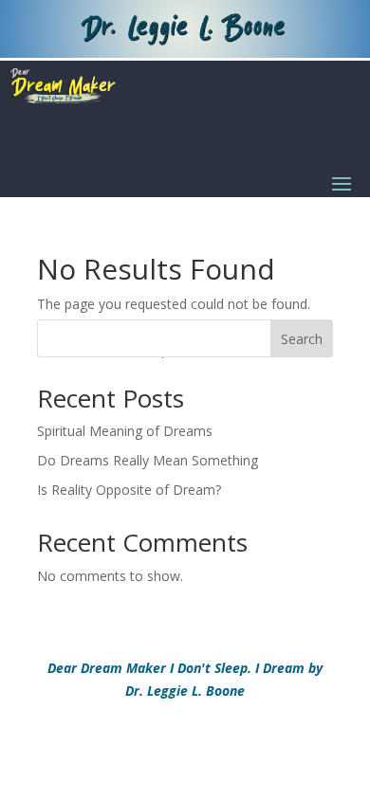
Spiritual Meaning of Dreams (125, 431)
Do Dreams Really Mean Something (147, 460)
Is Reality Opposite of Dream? (129, 490)
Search (302, 339)
